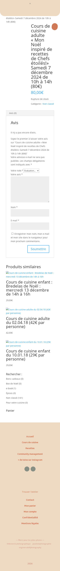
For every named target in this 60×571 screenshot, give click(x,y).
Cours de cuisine (30, 442)
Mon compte (30, 511)
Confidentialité (30, 517)
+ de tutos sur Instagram (30, 460)
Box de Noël (12, 383)
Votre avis (17, 174)
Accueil (30, 436)
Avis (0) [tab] (12, 113)
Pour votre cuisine (15, 402)
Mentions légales (30, 523)
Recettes (30, 448)
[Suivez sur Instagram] (33, 469)
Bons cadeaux (13, 378)
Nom (14, 207)
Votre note (17, 170)
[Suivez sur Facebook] (26, 469)
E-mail (15, 220)
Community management (30, 454)
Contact (30, 500)
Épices (9, 393)
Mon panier (30, 506)
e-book (9, 388)
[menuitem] (30, 11)
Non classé (48, 103)
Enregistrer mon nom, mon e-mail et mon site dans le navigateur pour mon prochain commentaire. (30, 237)
